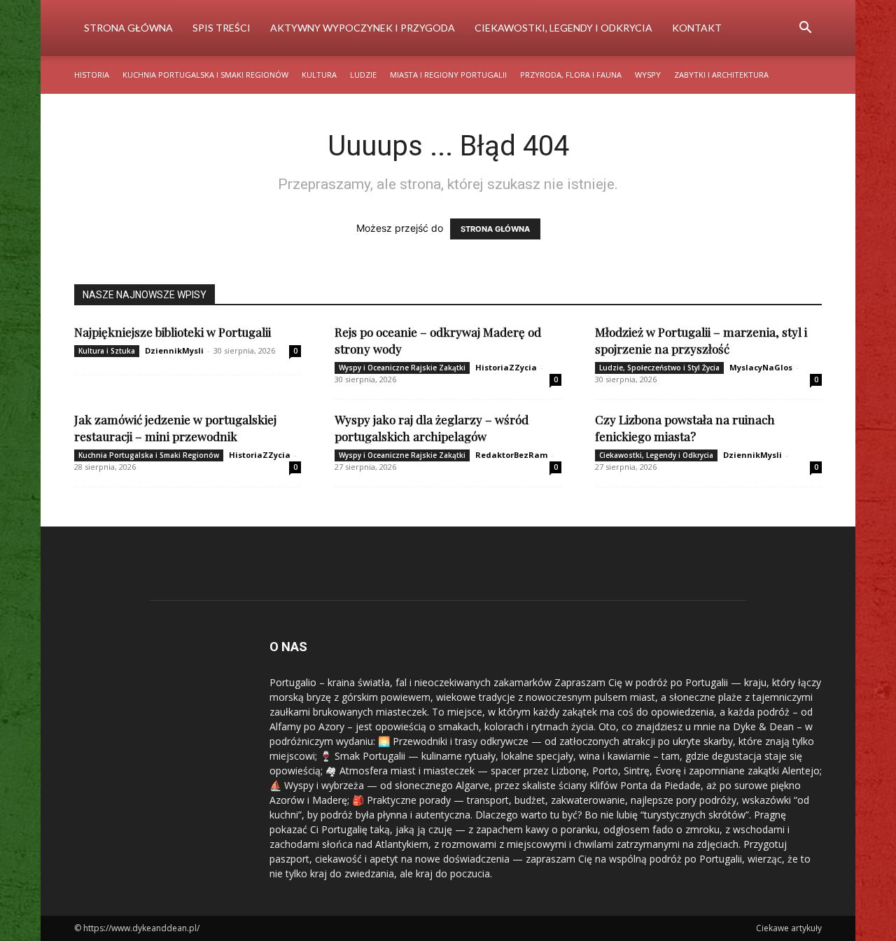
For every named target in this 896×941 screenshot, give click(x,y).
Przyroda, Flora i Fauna (571, 74)
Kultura (319, 74)
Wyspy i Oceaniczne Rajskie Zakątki (402, 367)
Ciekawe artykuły (789, 928)
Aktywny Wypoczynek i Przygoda (362, 28)
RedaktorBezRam (511, 454)
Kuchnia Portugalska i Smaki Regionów (205, 74)
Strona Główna (128, 28)
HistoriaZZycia (506, 367)
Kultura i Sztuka (106, 351)
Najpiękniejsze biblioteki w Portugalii (172, 332)
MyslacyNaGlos (760, 367)
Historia (91, 74)
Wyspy (648, 74)
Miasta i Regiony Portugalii (448, 74)
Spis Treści (221, 28)
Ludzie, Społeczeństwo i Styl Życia (659, 367)
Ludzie (363, 74)
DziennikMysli (174, 350)
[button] (805, 29)
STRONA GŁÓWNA (495, 229)
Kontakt (697, 28)
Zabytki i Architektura (721, 74)
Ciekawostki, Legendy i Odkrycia (563, 28)
